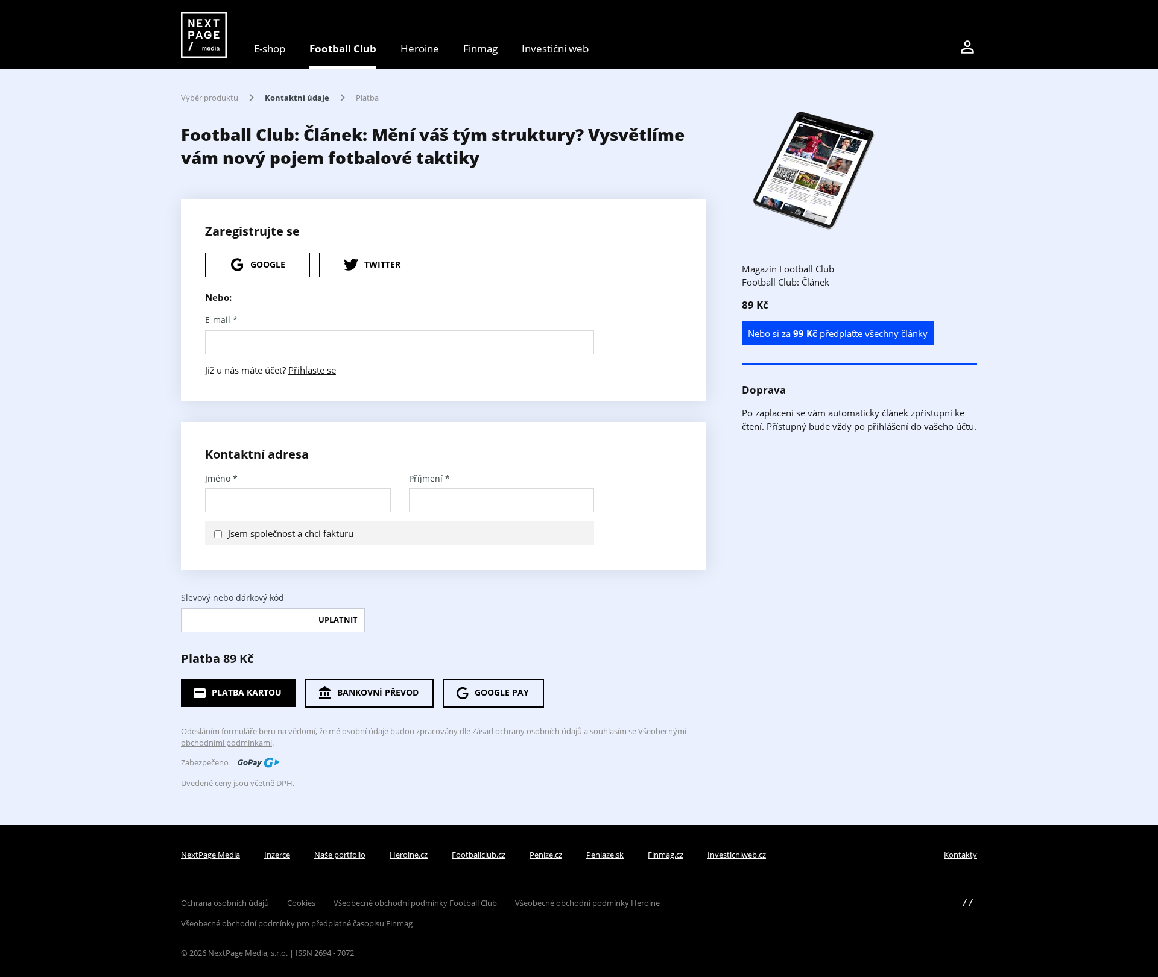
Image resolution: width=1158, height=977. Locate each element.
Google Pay (502, 692)
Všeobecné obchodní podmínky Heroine (587, 902)
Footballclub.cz (478, 854)
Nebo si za (838, 333)
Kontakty (960, 854)
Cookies (301, 902)
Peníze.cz (546, 854)
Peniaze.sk (605, 854)
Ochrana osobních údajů (225, 902)
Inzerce (277, 854)
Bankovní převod (378, 692)
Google (267, 264)
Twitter (382, 264)
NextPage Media (210, 854)
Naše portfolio (339, 854)
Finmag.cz (665, 854)
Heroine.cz (409, 854)
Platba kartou (247, 692)
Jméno (221, 478)
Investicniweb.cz (736, 854)
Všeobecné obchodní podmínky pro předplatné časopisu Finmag (297, 923)
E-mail (221, 320)
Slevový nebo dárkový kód (232, 597)
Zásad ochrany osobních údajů (527, 731)
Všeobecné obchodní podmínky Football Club (415, 902)
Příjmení (429, 478)
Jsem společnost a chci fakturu (290, 533)
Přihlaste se (312, 370)
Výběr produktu (209, 97)
